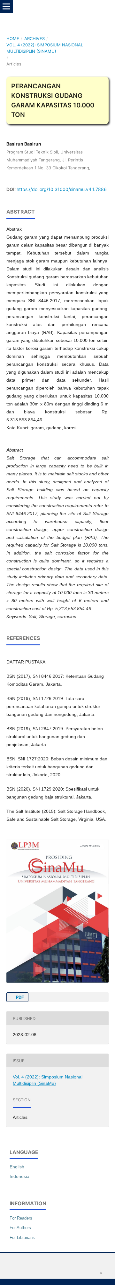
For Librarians (22, 1237)
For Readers (21, 1218)
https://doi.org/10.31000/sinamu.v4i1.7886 (62, 189)
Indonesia (19, 1176)
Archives (34, 38)
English (17, 1166)
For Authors (20, 1227)
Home (12, 38)
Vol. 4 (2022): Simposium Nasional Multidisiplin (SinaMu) (44, 48)
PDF (19, 997)
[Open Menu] (6, 6)
